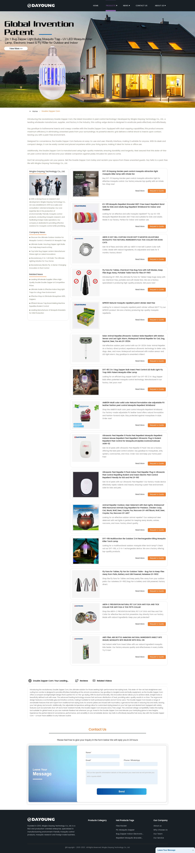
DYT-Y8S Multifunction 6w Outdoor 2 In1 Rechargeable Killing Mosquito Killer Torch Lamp (134, 540)
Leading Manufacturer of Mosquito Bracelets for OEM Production (47, 311)
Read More (139, 191)
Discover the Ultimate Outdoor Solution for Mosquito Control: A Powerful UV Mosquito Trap (47, 239)
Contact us (141, 5)
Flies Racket (121, 825)
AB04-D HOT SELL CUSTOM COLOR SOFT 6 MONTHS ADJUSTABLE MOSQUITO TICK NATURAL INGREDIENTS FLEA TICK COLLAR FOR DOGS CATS (132, 240)
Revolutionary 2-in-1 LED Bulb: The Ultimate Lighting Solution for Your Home (46, 260)
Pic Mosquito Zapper (125, 830)
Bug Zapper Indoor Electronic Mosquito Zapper (129, 833)
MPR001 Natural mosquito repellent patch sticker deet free (128, 303)
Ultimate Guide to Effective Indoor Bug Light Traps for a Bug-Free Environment (47, 291)
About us (159, 5)
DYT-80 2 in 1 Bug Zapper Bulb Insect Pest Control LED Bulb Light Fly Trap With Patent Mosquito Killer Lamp (132, 371)
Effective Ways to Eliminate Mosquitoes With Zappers (47, 298)
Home (95, 5)
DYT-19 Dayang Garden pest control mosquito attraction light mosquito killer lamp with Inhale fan (130, 172)
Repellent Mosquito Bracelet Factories (128, 838)
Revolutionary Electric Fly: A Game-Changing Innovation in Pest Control (47, 266)
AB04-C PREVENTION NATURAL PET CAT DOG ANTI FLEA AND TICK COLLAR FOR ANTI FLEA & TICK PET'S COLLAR (130, 606)
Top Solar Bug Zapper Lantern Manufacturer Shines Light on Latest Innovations (47, 253)
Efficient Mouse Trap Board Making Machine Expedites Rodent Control (47, 305)
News (125, 5)
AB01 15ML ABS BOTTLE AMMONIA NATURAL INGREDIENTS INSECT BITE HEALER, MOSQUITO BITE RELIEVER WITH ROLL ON (132, 639)
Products (110, 5)
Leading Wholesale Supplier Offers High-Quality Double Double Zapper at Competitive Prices (47, 282)
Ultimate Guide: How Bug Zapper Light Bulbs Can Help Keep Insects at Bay (47, 246)
